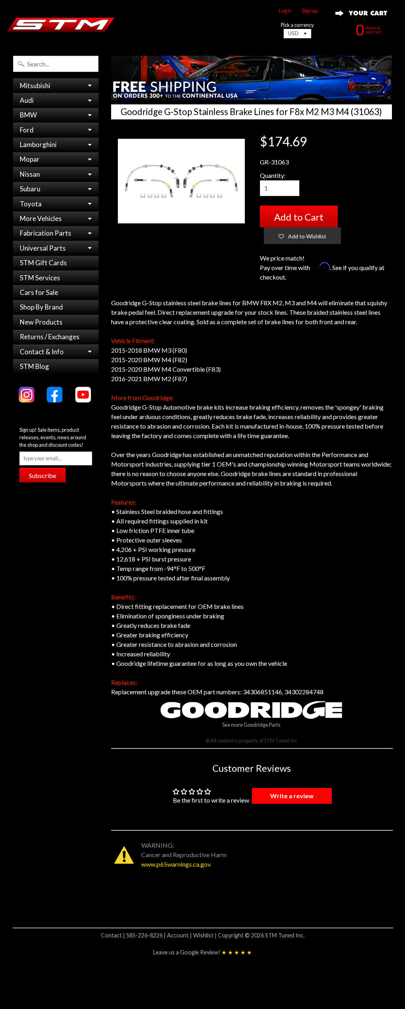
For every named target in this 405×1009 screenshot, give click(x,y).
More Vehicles (41, 218)
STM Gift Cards (43, 263)
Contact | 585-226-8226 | (134, 935)
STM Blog (34, 366)
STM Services (40, 278)
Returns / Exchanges (49, 337)
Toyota (31, 204)
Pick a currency (297, 25)
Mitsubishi (35, 85)
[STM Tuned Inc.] (60, 24)
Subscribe (42, 475)
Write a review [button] (292, 795)
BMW (28, 115)
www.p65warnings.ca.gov (176, 864)
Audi (27, 100)
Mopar (30, 159)
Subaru (30, 189)
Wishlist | (205, 935)
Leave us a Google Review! (202, 952)
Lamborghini (38, 144)
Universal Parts (43, 248)
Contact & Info (42, 352)
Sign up (310, 10)
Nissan (30, 174)
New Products (41, 322)
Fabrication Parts (45, 233)
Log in (285, 10)
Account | (180, 935)
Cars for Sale (39, 292)
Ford (27, 130)
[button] (302, 235)
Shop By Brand (41, 307)
